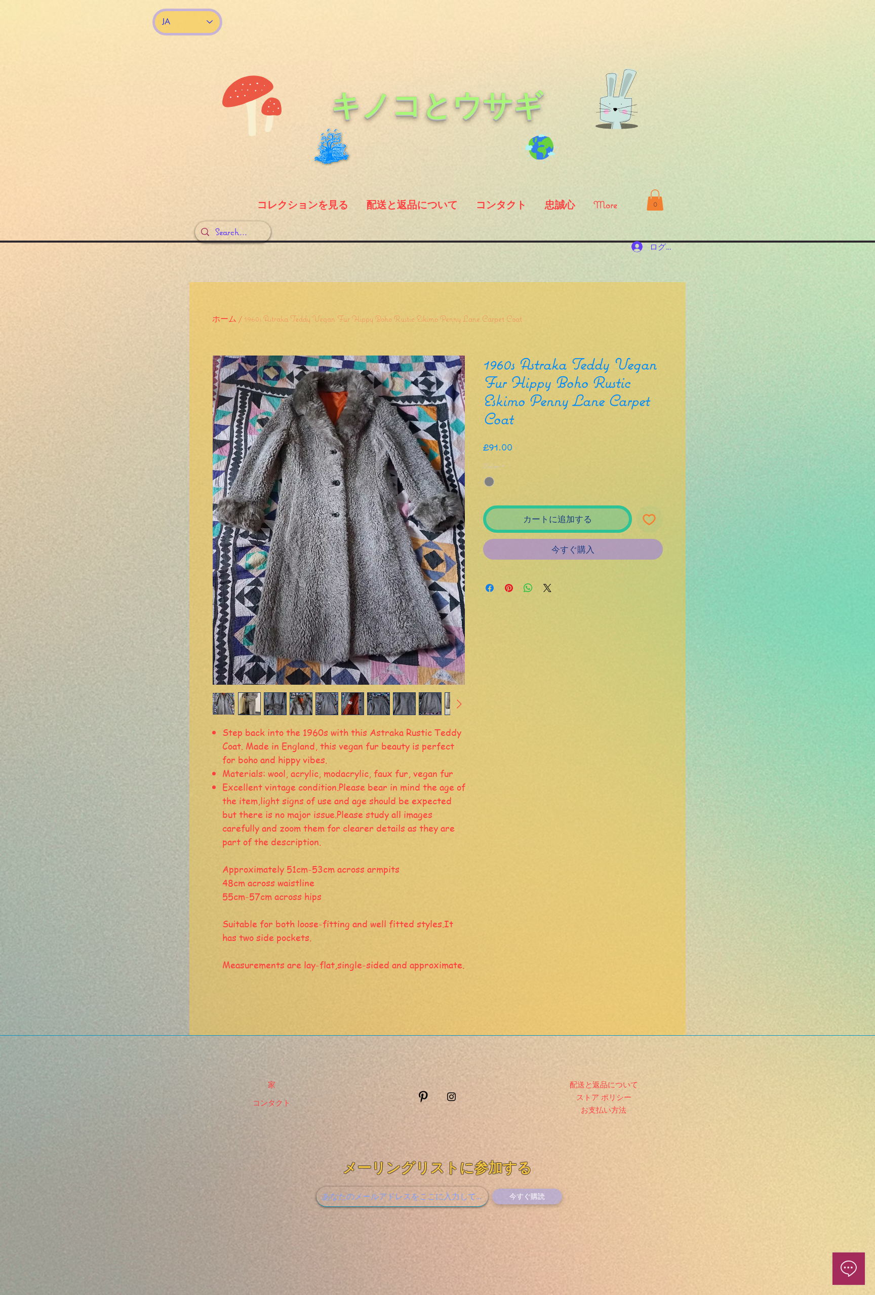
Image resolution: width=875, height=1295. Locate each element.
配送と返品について (604, 1084)
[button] (655, 200)
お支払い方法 (603, 1110)
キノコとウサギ (437, 104)
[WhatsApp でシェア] (528, 588)
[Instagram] (451, 1097)
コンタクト (272, 1102)
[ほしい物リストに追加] (649, 519)
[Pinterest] (423, 1097)
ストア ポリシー (603, 1097)
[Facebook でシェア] (490, 588)
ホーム (224, 318)
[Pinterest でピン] (509, 588)
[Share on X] (547, 588)
